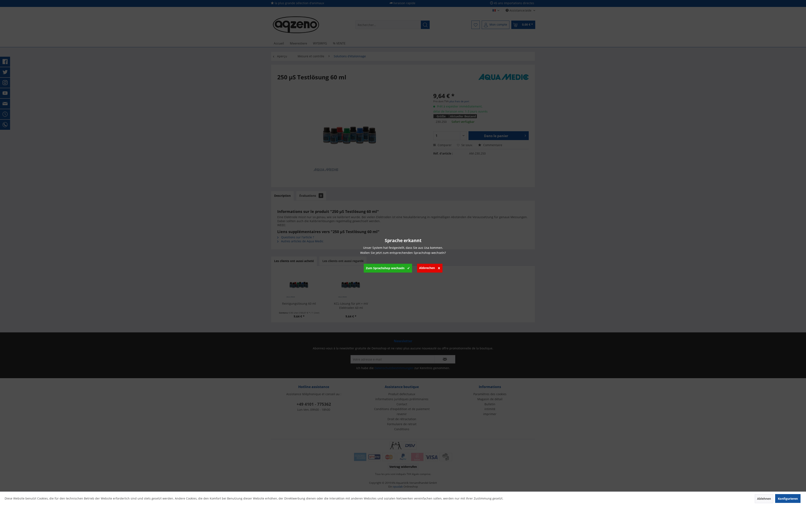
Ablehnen (764, 499)
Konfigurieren (788, 499)
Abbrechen (427, 268)
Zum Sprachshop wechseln (385, 268)
